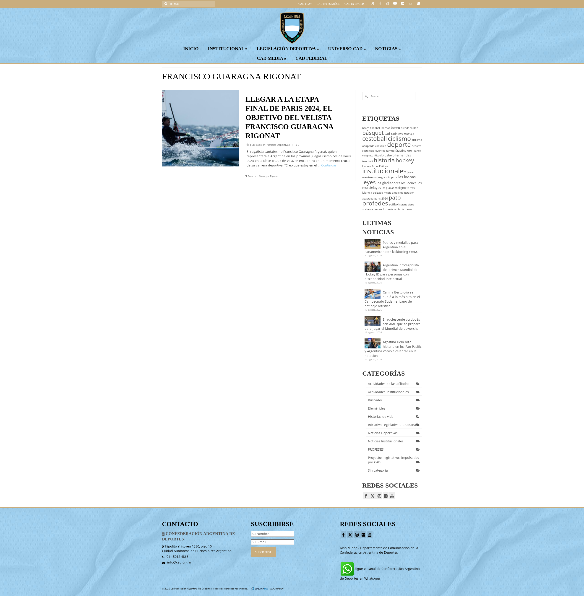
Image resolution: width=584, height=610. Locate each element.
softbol (394, 204)
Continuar (328, 165)
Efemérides (376, 408)
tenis (389, 209)
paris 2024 (381, 198)
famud (390, 151)
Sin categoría (378, 470)
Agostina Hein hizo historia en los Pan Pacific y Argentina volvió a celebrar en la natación (393, 349)
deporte (399, 144)
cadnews (397, 134)
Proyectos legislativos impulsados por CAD (393, 459)
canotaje (409, 133)
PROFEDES (376, 449)
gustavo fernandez (397, 155)
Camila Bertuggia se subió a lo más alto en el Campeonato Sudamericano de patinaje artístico (392, 299)
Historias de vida (381, 416)
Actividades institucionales (388, 392)
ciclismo (399, 138)
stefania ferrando (374, 209)
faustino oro (403, 150)
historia (384, 160)
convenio (380, 146)
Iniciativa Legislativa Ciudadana (392, 425)
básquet (373, 132)
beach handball (371, 128)
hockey (405, 160)
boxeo (395, 127)
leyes (369, 182)
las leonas (407, 176)
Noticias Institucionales (386, 441)
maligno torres (405, 188)
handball (367, 161)
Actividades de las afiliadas (388, 384)
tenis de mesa (403, 209)
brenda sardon (409, 128)
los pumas (388, 187)
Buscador (375, 400)
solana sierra (406, 204)
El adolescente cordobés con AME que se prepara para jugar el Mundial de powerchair (393, 324)
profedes (375, 203)
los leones (409, 183)
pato (395, 197)
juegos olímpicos (387, 177)
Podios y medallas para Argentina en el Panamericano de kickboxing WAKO (392, 247)
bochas (385, 128)
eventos (380, 151)
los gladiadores (388, 183)
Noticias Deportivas (278, 144)
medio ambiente (393, 192)
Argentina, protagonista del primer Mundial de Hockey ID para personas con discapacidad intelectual (392, 272)
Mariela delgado (372, 193)
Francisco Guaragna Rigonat (263, 176)
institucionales (384, 170)
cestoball (374, 138)
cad (387, 133)
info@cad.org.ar (179, 562)
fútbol (378, 155)
